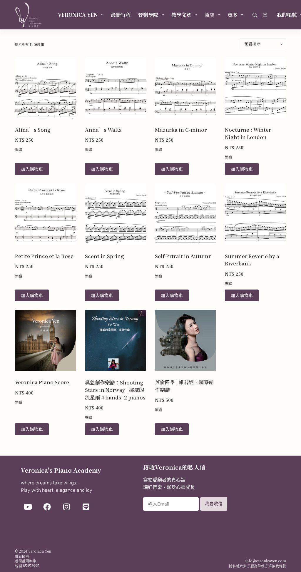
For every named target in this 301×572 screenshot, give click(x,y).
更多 (233, 14)
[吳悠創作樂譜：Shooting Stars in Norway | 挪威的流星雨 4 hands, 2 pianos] (115, 340)
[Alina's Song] (45, 87)
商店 (209, 14)
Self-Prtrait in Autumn (183, 256)
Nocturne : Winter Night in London (248, 133)
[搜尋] (254, 15)
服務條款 (257, 565)
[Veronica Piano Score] (45, 340)
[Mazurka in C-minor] (185, 87)
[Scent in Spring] (115, 214)
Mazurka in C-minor (181, 129)
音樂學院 (148, 14)
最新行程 (121, 14)
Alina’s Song (33, 129)
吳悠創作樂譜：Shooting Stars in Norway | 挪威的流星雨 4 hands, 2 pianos (115, 390)
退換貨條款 (277, 565)
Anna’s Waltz (103, 129)
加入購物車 (32, 169)
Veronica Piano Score (42, 382)
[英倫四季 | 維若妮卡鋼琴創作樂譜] (185, 340)
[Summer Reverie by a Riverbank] (255, 214)
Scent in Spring (104, 256)
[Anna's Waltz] (115, 87)
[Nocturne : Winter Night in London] (255, 87)
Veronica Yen (78, 14)
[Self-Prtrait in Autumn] (185, 214)
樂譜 (18, 149)
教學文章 (181, 14)
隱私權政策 (238, 565)
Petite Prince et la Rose (44, 256)
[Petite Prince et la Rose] (45, 214)
